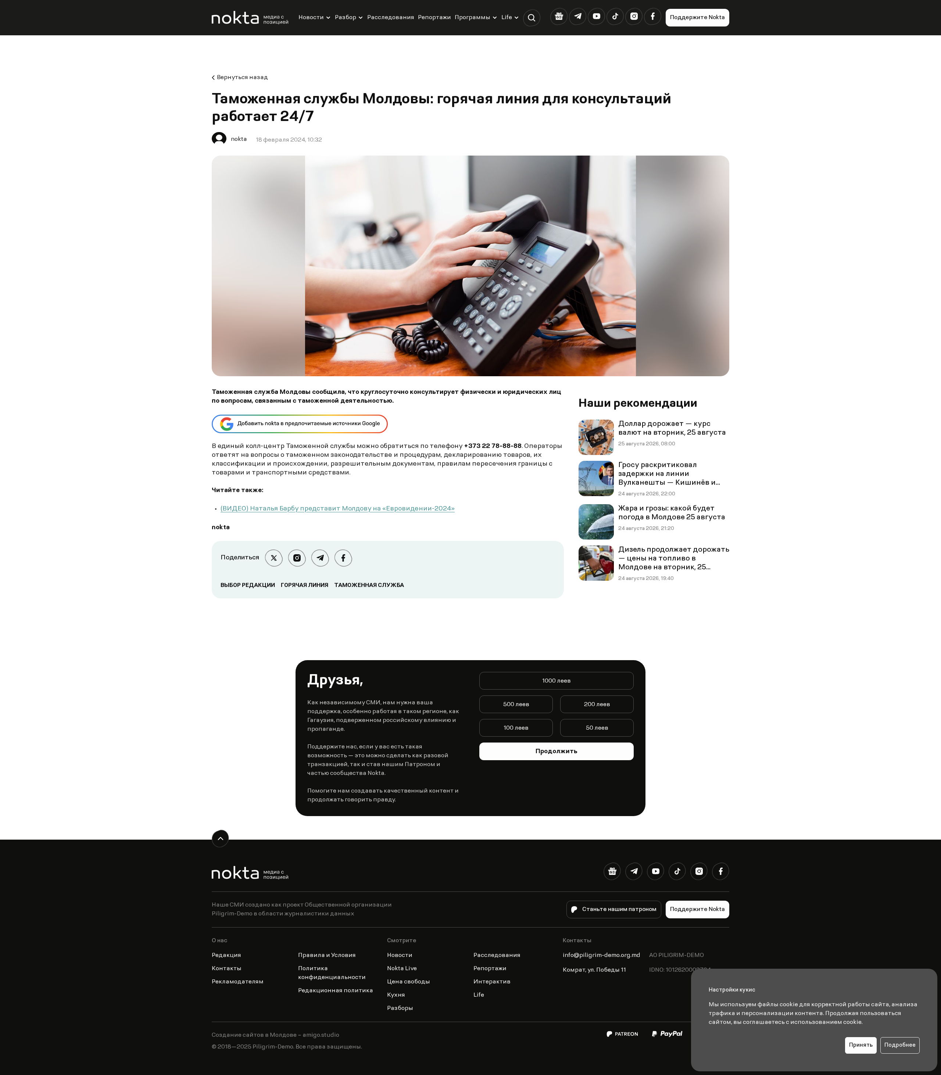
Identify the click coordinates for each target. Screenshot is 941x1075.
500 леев (516, 705)
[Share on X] (273, 558)
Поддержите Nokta (697, 18)
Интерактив (492, 982)
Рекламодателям (238, 982)
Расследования (390, 18)
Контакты (226, 969)
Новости (311, 18)
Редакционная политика (335, 991)
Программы (472, 18)
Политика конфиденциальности (332, 973)
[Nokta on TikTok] (615, 16)
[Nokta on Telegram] (577, 16)
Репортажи (434, 18)
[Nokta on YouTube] (596, 16)
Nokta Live (402, 969)
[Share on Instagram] (296, 558)
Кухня (396, 995)
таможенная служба (369, 585)
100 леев (516, 728)
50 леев (597, 728)
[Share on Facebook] (343, 558)
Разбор (345, 18)
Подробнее (900, 1045)
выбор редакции (248, 585)
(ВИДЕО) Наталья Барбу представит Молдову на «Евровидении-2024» (338, 509)
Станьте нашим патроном (619, 909)
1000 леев (556, 681)
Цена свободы (408, 982)
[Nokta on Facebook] (652, 16)
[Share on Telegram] (320, 558)
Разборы (400, 1008)
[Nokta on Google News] (559, 16)
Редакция (226, 955)
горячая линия (304, 585)
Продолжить (556, 751)
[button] (531, 18)
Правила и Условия (327, 955)
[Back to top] (220, 838)
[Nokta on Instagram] (634, 16)
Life (506, 18)
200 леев (597, 705)
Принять (861, 1045)
